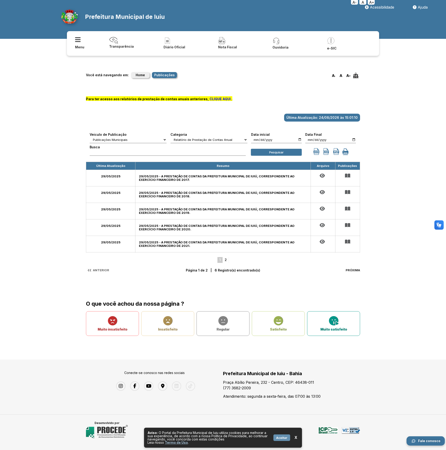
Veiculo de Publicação (108, 134)
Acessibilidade (381, 7)
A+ (371, 2)
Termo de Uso (176, 442)
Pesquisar (276, 152)
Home (140, 75)
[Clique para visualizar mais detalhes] (348, 175)
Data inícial (260, 134)
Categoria (179, 134)
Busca (95, 147)
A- (354, 2)
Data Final (313, 134)
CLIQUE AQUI (220, 99)
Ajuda (422, 7)
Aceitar (281, 438)
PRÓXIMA (353, 270)
